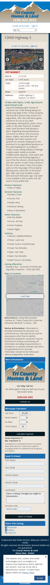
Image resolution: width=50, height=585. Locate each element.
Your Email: (10, 467)
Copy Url (11, 532)
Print (35, 46)
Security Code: (11, 505)
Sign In (35, 26)
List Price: (9, 413)
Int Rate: (8, 422)
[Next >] (41, 59)
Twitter (10, 530)
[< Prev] (7, 59)
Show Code (11, 509)
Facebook (12, 527)
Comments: (10, 490)
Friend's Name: (11, 475)
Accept (40, 578)
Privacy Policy (28, 572)
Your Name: (10, 460)
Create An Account (20, 26)
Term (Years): (11, 426)
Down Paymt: (11, 417)
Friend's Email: (11, 482)
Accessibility (25, 583)
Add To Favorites (21, 46)
